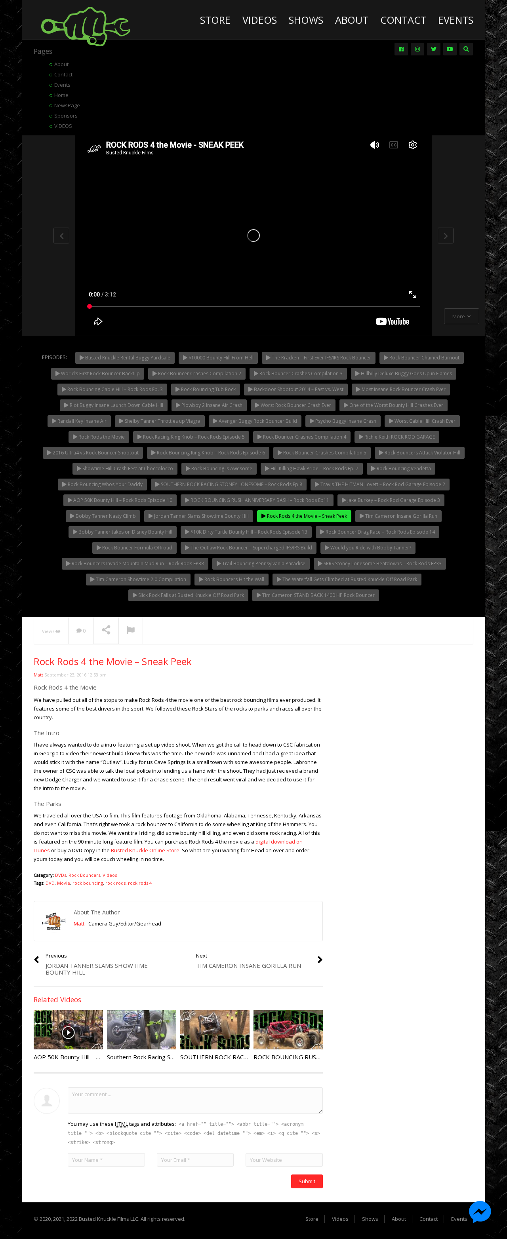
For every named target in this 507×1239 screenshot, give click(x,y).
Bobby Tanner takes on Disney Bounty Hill (124, 531)
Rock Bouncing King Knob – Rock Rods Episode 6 (210, 452)
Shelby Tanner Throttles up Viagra (162, 421)
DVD (50, 883)
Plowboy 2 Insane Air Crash (211, 405)
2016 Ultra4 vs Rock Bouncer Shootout (95, 452)
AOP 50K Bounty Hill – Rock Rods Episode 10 (122, 500)
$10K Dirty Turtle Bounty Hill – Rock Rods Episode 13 (248, 531)
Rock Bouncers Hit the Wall (233, 579)
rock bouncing (87, 883)
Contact (403, 20)
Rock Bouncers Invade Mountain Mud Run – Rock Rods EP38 (137, 563)
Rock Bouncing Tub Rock (208, 389)
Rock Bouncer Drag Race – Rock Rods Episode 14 (379, 531)
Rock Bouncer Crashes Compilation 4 (304, 436)
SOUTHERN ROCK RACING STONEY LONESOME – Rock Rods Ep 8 (231, 484)
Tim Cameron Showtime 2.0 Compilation (140, 579)
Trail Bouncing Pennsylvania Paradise (263, 563)
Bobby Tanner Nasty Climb (105, 516)
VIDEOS (63, 125)
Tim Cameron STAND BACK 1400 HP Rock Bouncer (318, 595)
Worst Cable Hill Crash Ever (424, 421)
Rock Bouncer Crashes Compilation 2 (199, 373)
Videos (259, 20)
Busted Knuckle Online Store (145, 850)
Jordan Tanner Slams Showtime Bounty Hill (201, 516)
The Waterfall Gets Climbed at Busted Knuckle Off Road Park (349, 579)
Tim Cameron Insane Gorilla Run (400, 516)
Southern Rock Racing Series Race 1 (155, 1057)
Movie (63, 883)
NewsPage (67, 105)
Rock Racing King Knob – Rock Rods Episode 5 (193, 436)
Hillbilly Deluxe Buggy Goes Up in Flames (406, 373)
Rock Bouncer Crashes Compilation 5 (324, 452)
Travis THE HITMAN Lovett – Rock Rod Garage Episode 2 (382, 484)
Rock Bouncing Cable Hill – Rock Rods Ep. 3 (114, 389)
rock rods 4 (140, 883)
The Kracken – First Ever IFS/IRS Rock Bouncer (321, 357)
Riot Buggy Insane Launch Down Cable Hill (116, 405)
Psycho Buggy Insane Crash (345, 421)
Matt (38, 675)
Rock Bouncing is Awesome (221, 468)
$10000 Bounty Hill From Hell (220, 357)
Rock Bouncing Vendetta (403, 468)
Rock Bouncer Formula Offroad (136, 547)
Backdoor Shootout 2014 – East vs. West (298, 389)
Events (455, 20)
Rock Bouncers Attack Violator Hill (421, 452)
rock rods (115, 883)
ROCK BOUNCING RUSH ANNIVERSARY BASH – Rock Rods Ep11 (259, 500)
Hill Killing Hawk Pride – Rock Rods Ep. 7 (313, 468)
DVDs (60, 875)
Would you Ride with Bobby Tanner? (370, 547)
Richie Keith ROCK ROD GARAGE (399, 436)
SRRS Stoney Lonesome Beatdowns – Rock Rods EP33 (382, 563)
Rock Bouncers (84, 875)
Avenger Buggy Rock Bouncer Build (257, 421)
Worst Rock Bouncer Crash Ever (295, 405)
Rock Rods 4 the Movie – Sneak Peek (306, 516)
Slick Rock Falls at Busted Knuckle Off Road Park (190, 595)
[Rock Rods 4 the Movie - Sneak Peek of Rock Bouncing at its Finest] (86, 25)
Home (61, 95)
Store (215, 20)
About (351, 20)
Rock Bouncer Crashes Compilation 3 (300, 373)
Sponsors (66, 115)
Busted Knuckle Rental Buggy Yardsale (127, 357)
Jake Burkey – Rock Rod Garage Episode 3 (393, 500)
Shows (306, 20)
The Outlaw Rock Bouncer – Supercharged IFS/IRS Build (250, 547)
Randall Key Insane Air (81, 421)
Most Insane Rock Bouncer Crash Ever (403, 389)
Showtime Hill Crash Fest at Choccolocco (127, 468)
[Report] (131, 631)
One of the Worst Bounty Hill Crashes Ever (395, 405)
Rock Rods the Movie (101, 436)
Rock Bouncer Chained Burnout (423, 357)
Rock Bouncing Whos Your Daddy (105, 484)
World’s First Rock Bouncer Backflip (100, 373)
